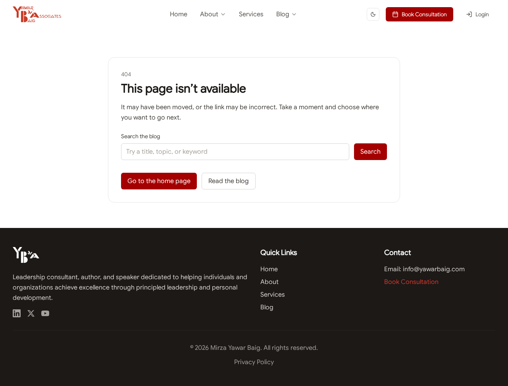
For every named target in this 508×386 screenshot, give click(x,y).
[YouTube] (45, 313)
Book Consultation (424, 14)
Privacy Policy (254, 362)
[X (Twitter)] (31, 313)
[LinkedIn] (17, 313)
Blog (282, 14)
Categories (267, 34)
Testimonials (195, 34)
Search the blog (140, 136)
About (209, 14)
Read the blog (228, 181)
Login (482, 14)
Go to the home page (158, 181)
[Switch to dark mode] (373, 14)
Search (370, 152)
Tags (259, 48)
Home (178, 14)
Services (251, 14)
